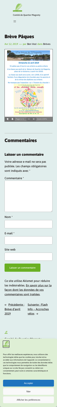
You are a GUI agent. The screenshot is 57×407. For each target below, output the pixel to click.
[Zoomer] (33, 119)
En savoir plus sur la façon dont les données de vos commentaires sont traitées (28, 290)
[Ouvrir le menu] (15, 21)
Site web (10, 249)
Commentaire (14, 178)
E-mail (9, 233)
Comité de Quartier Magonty (26, 15)
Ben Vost (31, 44)
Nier (28, 391)
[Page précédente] (7, 119)
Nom (9, 217)
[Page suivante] (12, 119)
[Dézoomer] (29, 119)
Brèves (46, 44)
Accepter (28, 383)
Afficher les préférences (28, 400)
